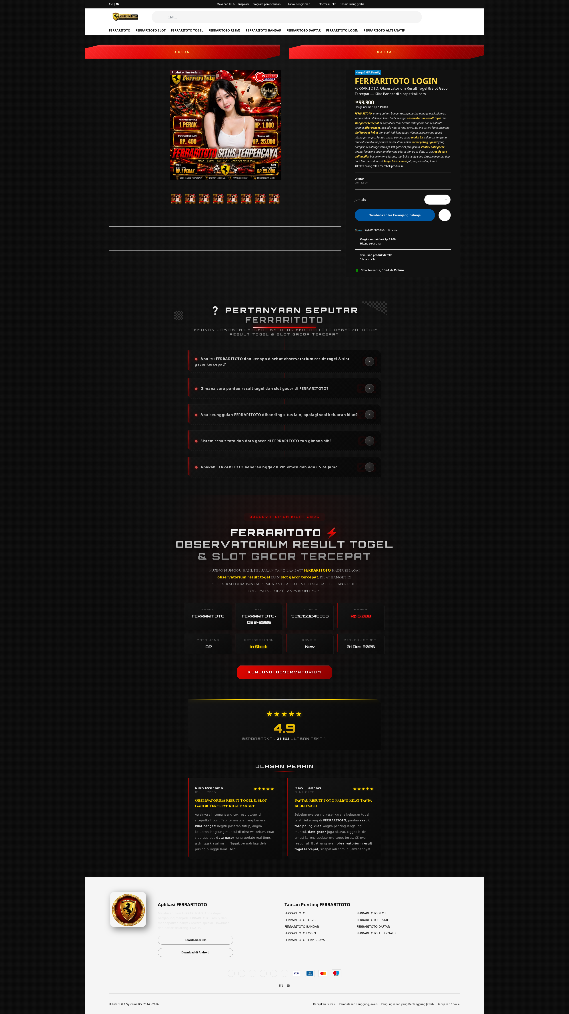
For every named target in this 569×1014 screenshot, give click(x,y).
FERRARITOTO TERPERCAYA (304, 940)
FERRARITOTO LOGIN (342, 30)
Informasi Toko (327, 4)
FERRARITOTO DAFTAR (304, 30)
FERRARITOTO (294, 913)
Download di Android (195, 952)
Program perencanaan (266, 4)
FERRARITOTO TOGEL (187, 30)
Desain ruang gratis (352, 4)
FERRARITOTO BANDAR (263, 30)
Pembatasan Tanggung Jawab (358, 1004)
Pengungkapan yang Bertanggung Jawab (407, 1004)
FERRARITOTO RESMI (224, 30)
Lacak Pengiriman (299, 4)
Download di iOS (195, 940)
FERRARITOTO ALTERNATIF (384, 30)
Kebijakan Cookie (448, 1004)
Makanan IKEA (226, 4)
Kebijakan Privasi (324, 1004)
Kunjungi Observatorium (284, 672)
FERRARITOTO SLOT (371, 913)
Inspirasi (243, 4)
